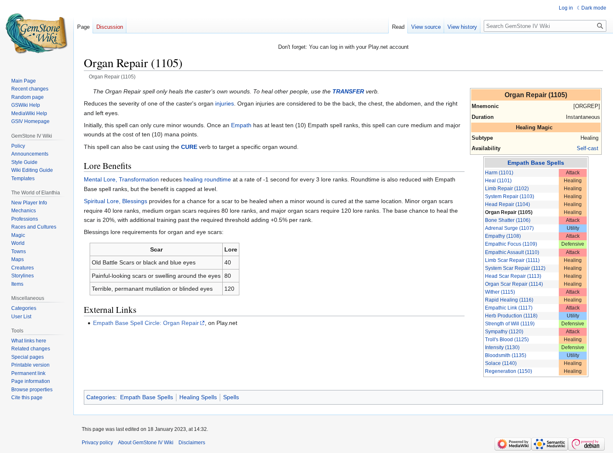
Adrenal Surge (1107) (509, 228)
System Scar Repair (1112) (515, 268)
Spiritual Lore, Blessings (115, 201)
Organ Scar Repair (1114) (514, 284)
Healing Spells (198, 397)
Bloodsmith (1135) (505, 355)
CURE (189, 146)
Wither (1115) (500, 292)
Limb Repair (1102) (507, 188)
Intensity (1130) (502, 347)
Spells (231, 397)
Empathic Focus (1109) (511, 244)
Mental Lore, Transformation (121, 179)
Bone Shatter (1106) (507, 220)
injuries (224, 103)
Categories (100, 397)
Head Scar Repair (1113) (513, 276)
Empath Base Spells (535, 162)
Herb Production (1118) (511, 316)
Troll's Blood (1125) (507, 339)
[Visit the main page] (36, 33)
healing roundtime (207, 179)
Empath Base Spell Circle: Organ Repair (146, 323)
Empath (241, 125)
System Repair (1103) (509, 196)
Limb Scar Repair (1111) (512, 260)
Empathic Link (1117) (509, 308)
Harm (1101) (499, 173)
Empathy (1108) (503, 236)
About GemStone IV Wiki (145, 442)
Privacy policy (97, 442)
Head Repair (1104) (507, 204)
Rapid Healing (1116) (509, 300)
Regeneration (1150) (508, 371)
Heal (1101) (498, 181)
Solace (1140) (501, 363)
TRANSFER (348, 91)
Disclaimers (191, 442)
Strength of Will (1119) (510, 324)
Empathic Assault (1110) (512, 252)
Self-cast (587, 148)
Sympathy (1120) (504, 332)
